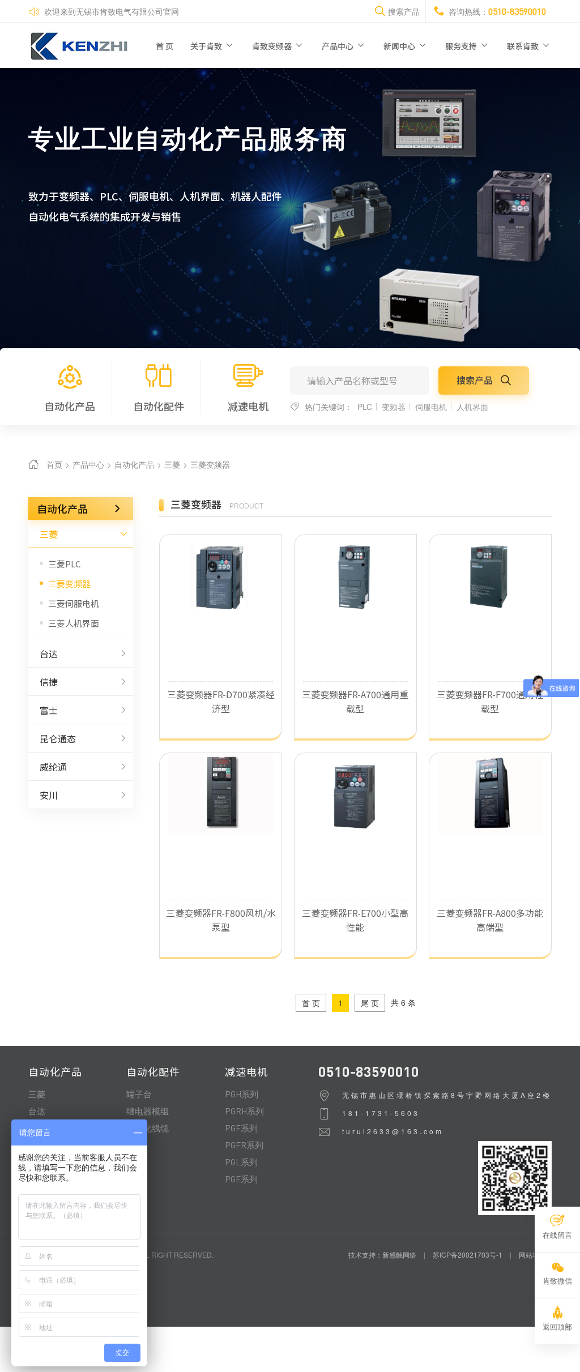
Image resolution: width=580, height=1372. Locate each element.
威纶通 (53, 766)
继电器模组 (147, 1111)
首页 (54, 464)
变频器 (394, 406)
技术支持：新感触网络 (382, 1254)
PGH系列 (241, 1094)
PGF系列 (241, 1128)
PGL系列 (241, 1162)
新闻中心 (400, 46)
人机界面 (472, 406)
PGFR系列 (244, 1145)
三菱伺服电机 (73, 603)
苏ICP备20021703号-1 (467, 1254)
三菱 (173, 464)
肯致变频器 (272, 46)
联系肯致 (523, 46)
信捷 (49, 682)
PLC (364, 406)
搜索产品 (476, 380)
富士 (49, 710)
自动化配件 (158, 406)
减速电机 (248, 406)
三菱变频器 (210, 464)
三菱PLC (64, 564)
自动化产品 (69, 406)
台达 (49, 653)
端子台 (139, 1094)
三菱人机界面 (73, 623)
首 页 (164, 46)
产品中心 (338, 46)
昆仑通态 (58, 738)
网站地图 (532, 1254)
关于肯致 (207, 46)
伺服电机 (431, 406)
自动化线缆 (147, 1128)
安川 (49, 795)
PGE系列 (241, 1179)
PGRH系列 (244, 1111)
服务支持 (462, 46)
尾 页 (370, 1002)
